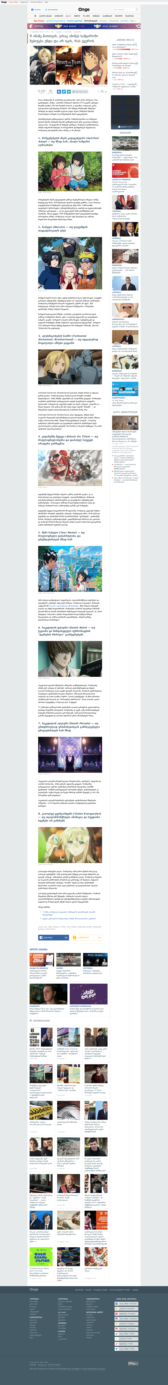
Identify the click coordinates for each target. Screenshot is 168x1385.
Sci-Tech (62, 1312)
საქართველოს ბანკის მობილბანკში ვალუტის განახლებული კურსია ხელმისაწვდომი (43, 966)
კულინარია (90, 1322)
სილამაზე (89, 1315)
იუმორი (88, 1327)
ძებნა (46, 2)
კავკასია (32, 1309)
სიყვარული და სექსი (93, 1332)
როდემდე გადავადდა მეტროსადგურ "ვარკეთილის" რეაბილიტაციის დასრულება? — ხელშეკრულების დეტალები (41, 1080)
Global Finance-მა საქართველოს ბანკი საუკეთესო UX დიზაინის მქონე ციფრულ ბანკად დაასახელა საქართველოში (125, 178)
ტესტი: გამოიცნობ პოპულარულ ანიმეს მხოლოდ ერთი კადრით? (69, 919)
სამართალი (33, 1332)
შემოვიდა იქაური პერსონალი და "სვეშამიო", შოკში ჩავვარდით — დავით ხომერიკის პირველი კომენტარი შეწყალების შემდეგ (41, 1190)
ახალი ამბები (13, 2)
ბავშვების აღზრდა (92, 1306)
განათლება (33, 1322)
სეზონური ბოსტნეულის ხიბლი (96, 1263)
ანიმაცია (56, 927)
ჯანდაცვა (33, 1325)
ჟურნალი (59, 16)
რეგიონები (33, 1330)
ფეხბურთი (61, 1334)
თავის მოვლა (90, 1309)
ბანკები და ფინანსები (65, 1301)
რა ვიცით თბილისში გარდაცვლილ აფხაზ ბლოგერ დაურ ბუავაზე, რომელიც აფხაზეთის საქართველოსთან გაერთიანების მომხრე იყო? (96, 1153)
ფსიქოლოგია (90, 1301)
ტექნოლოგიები (63, 1315)
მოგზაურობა (90, 1317)
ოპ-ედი (86, 16)
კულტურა (59, 32)
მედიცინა (89, 1304)
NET (68, 16)
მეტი (132, 21)
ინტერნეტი (61, 1317)
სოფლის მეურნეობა (64, 1309)
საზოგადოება (114, 21)
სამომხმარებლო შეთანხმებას (70, 1369)
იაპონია (63, 927)
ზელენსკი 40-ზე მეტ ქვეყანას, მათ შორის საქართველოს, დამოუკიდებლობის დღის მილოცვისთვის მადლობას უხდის (68, 1263)
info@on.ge (42, 1365)
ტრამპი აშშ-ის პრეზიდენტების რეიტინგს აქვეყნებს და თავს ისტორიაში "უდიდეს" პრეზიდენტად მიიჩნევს (41, 1043)
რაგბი (60, 1336)
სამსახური (89, 1330)
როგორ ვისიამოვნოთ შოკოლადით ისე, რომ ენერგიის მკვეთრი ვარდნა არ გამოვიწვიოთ (125, 315)
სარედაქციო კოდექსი (101, 1290)
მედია (31, 1337)
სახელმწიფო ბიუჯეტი (65, 1306)
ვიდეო (77, 16)
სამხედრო (33, 1314)
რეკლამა (129, 16)
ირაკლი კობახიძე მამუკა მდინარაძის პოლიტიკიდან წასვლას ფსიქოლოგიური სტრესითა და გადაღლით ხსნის (41, 1226)
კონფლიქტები (34, 1311)
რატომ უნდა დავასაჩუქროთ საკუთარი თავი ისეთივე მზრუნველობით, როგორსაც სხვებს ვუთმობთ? (90, 999)
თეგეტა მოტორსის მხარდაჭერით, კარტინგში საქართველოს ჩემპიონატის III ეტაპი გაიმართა (69, 966)
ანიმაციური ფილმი (85, 927)
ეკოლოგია (33, 1320)
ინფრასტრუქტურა (36, 1335)
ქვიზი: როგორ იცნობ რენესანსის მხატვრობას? (68, 1226)
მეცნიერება (61, 1320)
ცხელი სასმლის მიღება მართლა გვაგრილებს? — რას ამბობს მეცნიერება (125, 261)
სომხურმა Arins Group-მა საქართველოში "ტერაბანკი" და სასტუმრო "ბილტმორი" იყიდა (68, 1043)
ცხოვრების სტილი (94, 1312)
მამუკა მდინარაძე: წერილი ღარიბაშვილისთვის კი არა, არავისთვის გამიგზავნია (125, 288)
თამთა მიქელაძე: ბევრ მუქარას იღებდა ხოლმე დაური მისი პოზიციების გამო (41, 1153)
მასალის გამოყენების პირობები (120, 1290)
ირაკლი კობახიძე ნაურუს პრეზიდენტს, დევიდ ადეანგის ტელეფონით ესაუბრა (125, 234)
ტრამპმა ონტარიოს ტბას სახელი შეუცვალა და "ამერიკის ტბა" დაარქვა (68, 1080)
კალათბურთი (62, 1339)
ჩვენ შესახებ (79, 1290)
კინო (52, 32)
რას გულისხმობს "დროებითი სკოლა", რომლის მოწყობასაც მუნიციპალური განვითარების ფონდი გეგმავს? (124, 459)
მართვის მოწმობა (37, 2)
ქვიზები (96, 16)
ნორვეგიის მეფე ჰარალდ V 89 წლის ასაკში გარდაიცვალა (68, 1190)
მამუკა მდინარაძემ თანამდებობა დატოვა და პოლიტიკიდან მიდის (125, 341)
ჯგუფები (37, 10)
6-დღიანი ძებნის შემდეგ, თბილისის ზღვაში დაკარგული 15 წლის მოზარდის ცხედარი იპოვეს (96, 1080)
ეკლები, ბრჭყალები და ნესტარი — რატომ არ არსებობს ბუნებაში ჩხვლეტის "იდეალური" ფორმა (125, 367)
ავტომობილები (91, 1320)
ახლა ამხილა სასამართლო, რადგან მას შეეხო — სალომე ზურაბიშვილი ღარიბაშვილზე (126, 480)
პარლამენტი (34, 1301)
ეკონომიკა (124, 21)
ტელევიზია (77, 32)
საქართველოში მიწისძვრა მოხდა (68, 1117)
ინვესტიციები (52, 10)
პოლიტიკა (103, 21)
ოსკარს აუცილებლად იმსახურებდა (64, 606)
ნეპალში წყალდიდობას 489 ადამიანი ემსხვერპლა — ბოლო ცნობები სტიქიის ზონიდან (68, 1153)
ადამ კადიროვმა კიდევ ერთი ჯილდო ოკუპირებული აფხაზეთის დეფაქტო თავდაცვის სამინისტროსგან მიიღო (96, 1043)
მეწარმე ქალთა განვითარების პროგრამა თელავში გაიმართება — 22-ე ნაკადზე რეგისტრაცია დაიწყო (126, 473)
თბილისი (33, 1327)
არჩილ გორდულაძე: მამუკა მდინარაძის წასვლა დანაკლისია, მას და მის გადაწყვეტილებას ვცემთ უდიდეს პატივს (96, 1117)
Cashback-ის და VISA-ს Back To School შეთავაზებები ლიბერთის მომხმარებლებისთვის (41, 1263)
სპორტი (61, 1331)
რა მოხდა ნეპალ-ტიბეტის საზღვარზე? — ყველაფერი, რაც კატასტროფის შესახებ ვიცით (125, 148)
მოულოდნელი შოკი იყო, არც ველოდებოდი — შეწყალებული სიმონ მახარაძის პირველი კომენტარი (50, 999)
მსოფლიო (33, 1306)
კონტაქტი (135, 1290)
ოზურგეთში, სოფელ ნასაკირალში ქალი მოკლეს (41, 1117)
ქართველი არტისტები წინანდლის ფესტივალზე (96, 963)
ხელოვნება (68, 32)
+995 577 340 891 (54, 1365)
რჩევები (89, 1337)
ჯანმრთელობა (93, 1299)
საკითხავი (107, 16)
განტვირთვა (24, 2)
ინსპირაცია (90, 1335)
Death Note (50, 929)
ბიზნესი (60, 1304)
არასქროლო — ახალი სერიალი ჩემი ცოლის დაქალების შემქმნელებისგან (125, 466)
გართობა (89, 1325)
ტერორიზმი (33, 1304)
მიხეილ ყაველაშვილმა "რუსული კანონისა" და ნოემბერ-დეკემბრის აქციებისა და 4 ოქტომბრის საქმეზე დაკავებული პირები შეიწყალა (96, 1190)
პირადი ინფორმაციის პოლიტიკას (94, 1369)
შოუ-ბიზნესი (62, 1328)
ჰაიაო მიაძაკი (72, 927)
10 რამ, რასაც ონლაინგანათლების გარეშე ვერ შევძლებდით (125, 394)
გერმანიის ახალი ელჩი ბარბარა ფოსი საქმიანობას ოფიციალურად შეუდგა (125, 207)
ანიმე (50, 927)
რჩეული (118, 16)
